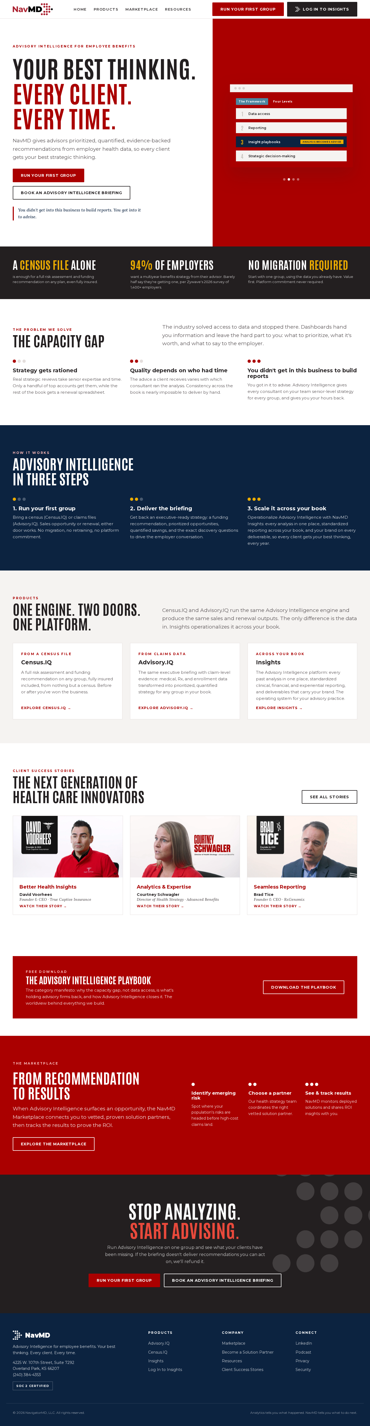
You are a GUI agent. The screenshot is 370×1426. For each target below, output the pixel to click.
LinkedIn (304, 1343)
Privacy (302, 1360)
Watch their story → (43, 906)
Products (106, 9)
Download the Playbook (303, 987)
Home (80, 9)
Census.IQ (157, 1352)
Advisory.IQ (159, 1343)
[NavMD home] (33, 9)
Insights (155, 1360)
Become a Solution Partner (248, 1352)
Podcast (303, 1352)
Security (303, 1369)
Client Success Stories (242, 1369)
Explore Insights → (279, 708)
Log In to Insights (326, 9)
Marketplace (141, 9)
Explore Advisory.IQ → (165, 708)
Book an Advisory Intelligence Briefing (71, 192)
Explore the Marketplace (53, 1144)
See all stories (329, 796)
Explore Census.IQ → (46, 708)
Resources (178, 9)
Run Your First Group (248, 9)
